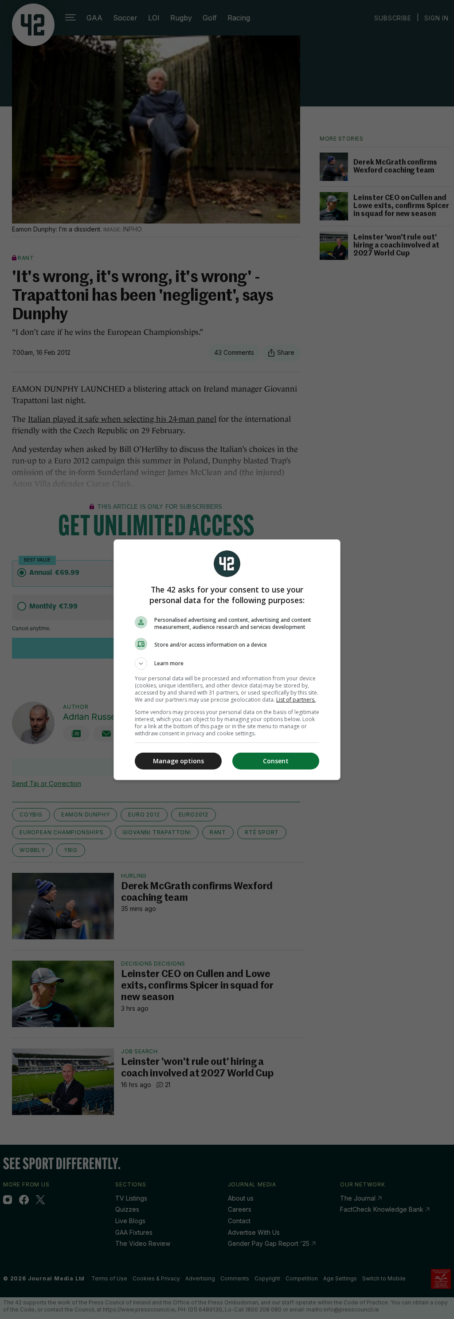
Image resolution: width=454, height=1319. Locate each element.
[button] (227, 663)
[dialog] (227, 659)
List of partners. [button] (296, 699)
